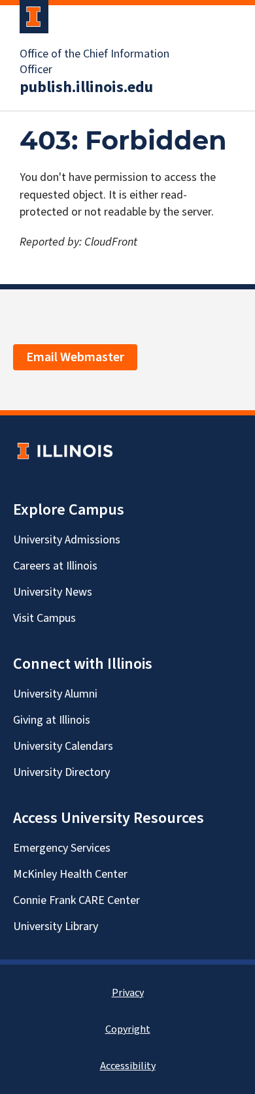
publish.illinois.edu (86, 87)
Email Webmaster (75, 357)
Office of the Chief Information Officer (94, 62)
